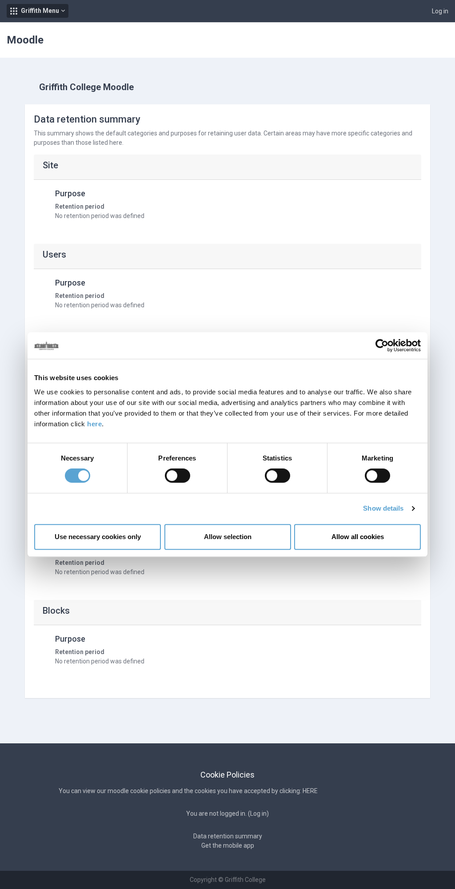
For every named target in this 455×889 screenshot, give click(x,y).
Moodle (25, 40)
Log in (440, 11)
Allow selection (227, 536)
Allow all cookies (357, 536)
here (94, 424)
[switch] (177, 475)
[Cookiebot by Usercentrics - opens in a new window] (382, 345)
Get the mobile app (227, 845)
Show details (383, 508)
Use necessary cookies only (98, 536)
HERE (310, 790)
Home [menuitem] (429, 40)
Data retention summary (227, 836)
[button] (37, 11)
